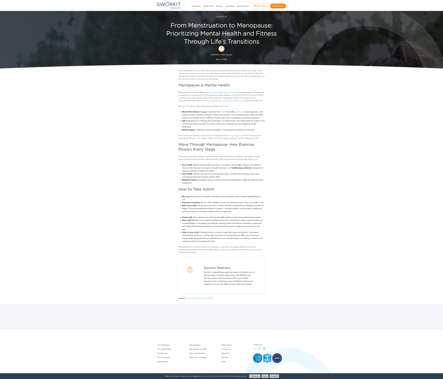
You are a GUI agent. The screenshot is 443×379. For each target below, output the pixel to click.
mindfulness (236, 135)
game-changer (229, 92)
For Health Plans (164, 349)
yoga (222, 112)
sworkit (188, 298)
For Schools (162, 353)
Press (224, 361)
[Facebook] (255, 348)
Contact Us (226, 349)
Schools (219, 6)
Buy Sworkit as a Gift (198, 349)
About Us (225, 353)
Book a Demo (278, 6)
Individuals (230, 6)
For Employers (163, 345)
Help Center (227, 345)
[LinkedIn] (264, 349)
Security (225, 357)
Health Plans (208, 6)
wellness (195, 298)
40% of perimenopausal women (232, 100)
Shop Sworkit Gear (197, 353)
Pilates (240, 112)
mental (214, 92)
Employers (196, 6)
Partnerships (162, 361)
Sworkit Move (243, 6)
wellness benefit (207, 298)
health (220, 92)
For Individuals (163, 357)
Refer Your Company (198, 357)
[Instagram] (259, 348)
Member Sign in (260, 6)
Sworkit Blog (195, 345)
